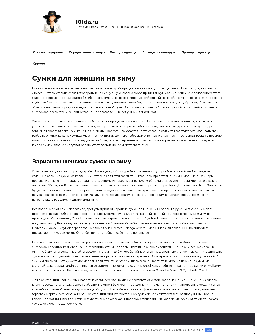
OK (209, 329)
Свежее (39, 63)
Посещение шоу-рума (159, 52)
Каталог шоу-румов (48, 52)
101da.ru (87, 21)
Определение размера (87, 52)
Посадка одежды (123, 52)
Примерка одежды (196, 52)
